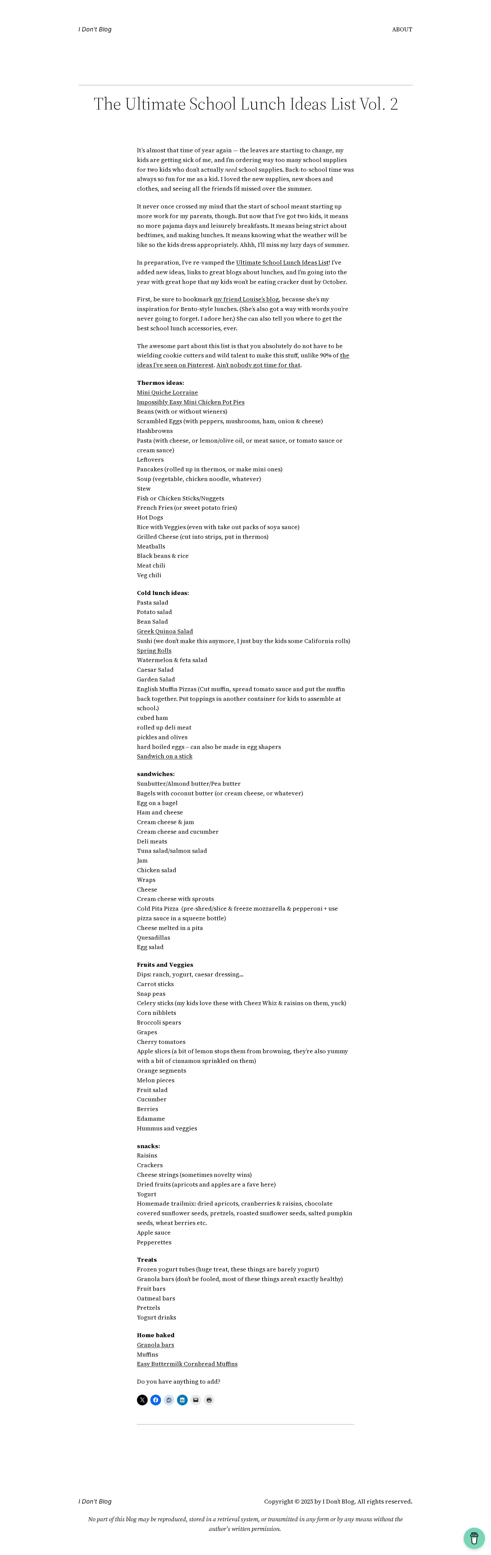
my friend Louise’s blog (246, 299)
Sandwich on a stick (164, 756)
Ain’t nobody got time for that (258, 365)
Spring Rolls (154, 650)
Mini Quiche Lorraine (167, 392)
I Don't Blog (95, 29)
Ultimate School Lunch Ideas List (282, 262)
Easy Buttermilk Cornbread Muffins (187, 1364)
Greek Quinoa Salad (165, 631)
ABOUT (402, 29)
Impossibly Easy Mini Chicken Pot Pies (190, 402)
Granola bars (155, 1345)
